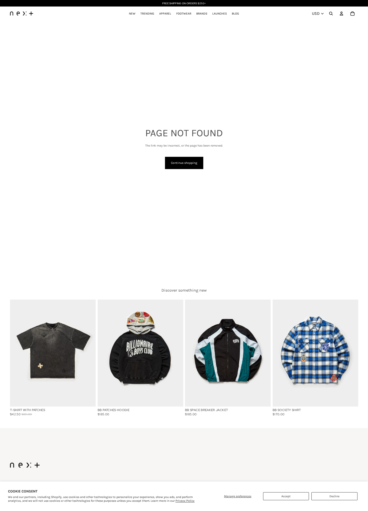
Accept (286, 496)
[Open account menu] (341, 13)
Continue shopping (184, 163)
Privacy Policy (185, 500)
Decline (334, 496)
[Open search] (330, 13)
